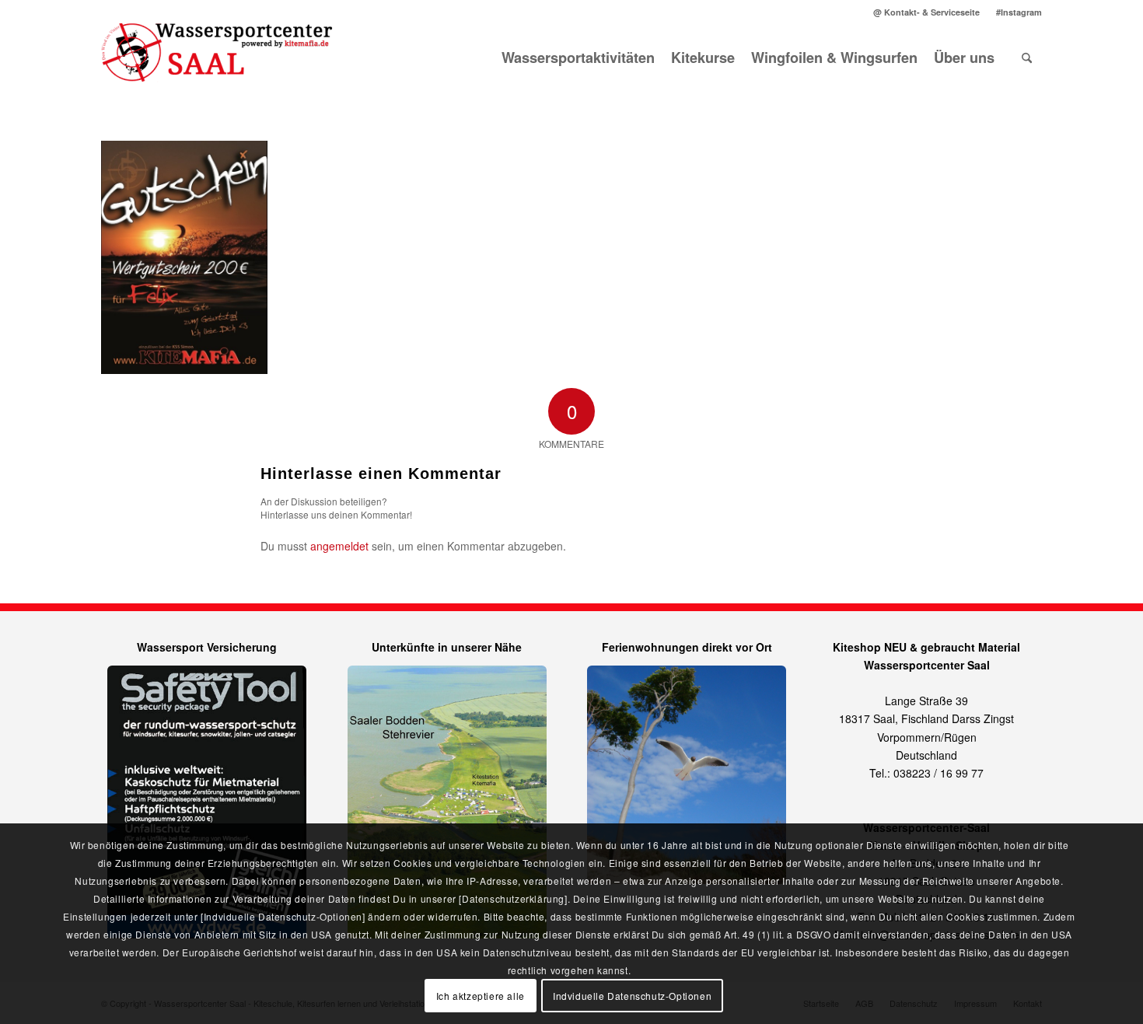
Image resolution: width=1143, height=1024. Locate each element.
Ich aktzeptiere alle (480, 994)
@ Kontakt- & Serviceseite (926, 12)
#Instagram (1019, 12)
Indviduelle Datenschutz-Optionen (632, 994)
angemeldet (339, 546)
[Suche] (1027, 58)
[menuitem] (926, 12)
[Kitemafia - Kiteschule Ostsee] (217, 58)
